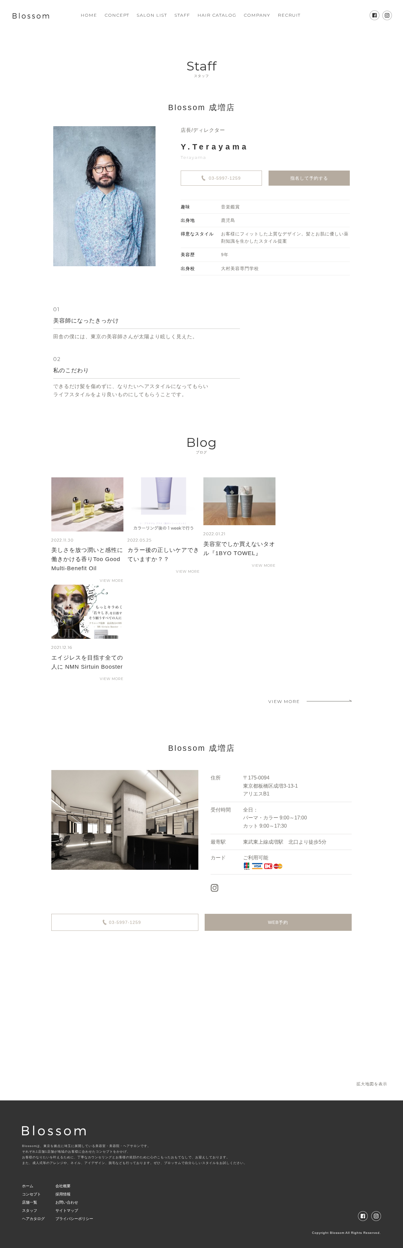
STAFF (182, 15)
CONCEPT (117, 15)
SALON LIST (152, 15)
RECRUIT (289, 15)
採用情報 (63, 1194)
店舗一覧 (29, 1202)
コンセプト (31, 1194)
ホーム (27, 1186)
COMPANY (257, 15)
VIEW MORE (111, 580)
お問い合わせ (66, 1202)
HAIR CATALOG (216, 15)
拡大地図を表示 (371, 1084)
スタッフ (29, 1210)
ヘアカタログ (33, 1219)
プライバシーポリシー (74, 1219)
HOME (89, 15)
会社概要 (63, 1186)
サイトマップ (66, 1210)
